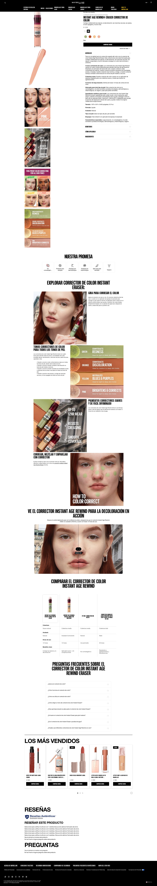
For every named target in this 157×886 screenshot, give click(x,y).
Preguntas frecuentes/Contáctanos (84, 866)
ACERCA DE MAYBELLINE (10, 866)
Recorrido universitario (43, 866)
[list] (107, 37)
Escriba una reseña (89, 12)
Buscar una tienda (124, 48)
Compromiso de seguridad (62, 866)
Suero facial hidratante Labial (77, 775)
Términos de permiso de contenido (63, 869)
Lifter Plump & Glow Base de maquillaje (120, 776)
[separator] (78, 549)
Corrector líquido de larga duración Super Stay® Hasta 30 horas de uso (107, 617)
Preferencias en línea (48, 869)
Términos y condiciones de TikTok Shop (95, 869)
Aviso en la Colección (79, 869)
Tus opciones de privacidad (135, 869)
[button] (78, 827)
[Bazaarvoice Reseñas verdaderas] (41, 817)
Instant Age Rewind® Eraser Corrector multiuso (69, 616)
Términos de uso (36, 869)
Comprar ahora (107, 45)
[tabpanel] (107, 38)
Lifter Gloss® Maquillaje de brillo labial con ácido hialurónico (98, 776)
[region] (78, 623)
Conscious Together (26, 866)
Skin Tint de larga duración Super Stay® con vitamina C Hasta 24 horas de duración (56, 776)
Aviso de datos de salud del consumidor (116, 869)
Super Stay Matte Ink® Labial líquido (33, 776)
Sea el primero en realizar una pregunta (36, 850)
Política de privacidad (9, 869)
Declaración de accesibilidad (23, 869)
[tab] (85, 31)
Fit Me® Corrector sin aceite (88, 616)
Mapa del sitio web (104, 866)
